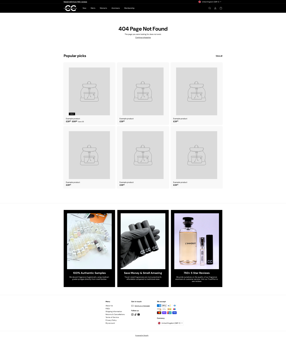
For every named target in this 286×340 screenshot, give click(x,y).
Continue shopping (143, 37)
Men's (93, 8)
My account (110, 323)
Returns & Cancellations (115, 314)
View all (219, 56)
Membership (129, 8)
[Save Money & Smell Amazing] (143, 241)
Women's (103, 8)
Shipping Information (114, 311)
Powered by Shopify (141, 335)
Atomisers (115, 8)
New (84, 8)
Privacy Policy (111, 320)
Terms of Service (112, 317)
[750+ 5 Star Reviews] (196, 241)
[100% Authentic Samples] (89, 241)
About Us (109, 306)
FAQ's (108, 308)
